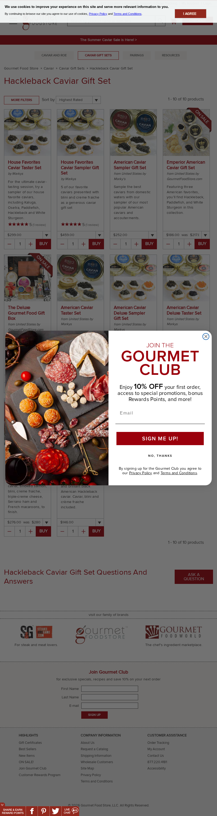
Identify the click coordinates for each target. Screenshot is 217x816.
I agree (189, 13)
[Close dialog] (206, 336)
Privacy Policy (140, 473)
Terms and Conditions (179, 473)
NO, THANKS (160, 455)
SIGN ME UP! (160, 438)
